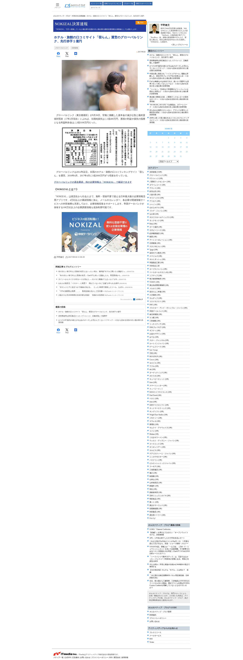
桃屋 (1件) (153, 237)
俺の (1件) (153, 473)
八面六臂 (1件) (154, 195)
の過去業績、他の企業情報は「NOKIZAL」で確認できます (93, 182)
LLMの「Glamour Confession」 (160, 529)
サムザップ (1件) (155, 298)
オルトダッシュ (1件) (157, 259)
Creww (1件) (153, 360)
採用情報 (125, 657)
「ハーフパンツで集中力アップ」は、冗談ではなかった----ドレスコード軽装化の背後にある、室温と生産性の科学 (169, 559)
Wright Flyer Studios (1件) (158, 415)
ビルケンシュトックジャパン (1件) (162, 463)
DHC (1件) (153, 305)
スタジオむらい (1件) (157, 246)
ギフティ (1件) (154, 331)
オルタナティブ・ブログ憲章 (160, 612)
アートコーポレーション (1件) (160, 240)
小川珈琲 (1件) (154, 295)
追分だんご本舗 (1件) (157, 292)
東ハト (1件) (154, 502)
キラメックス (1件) (156, 198)
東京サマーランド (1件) (158, 505)
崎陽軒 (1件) (154, 486)
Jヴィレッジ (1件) (156, 178)
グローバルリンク (61, 48)
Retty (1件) (153, 224)
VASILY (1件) (154, 282)
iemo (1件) (153, 402)
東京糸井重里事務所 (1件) (159, 285)
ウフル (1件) (154, 366)
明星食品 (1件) (154, 499)
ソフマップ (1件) (155, 276)
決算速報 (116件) (155, 172)
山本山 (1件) (154, 479)
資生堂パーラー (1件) (157, 515)
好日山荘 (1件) (154, 191)
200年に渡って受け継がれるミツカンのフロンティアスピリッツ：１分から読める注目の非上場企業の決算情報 (169, 120)
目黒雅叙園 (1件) (155, 509)
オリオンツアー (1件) (157, 447)
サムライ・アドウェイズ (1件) (160, 428)
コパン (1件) (154, 431)
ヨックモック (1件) (156, 221)
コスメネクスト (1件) (157, 301)
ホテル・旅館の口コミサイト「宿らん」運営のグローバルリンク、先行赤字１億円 (89, 312)
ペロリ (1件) (154, 399)
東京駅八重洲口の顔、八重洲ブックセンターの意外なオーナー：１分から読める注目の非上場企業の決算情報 (168, 99)
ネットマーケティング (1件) (159, 408)
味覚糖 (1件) (154, 476)
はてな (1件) (154, 337)
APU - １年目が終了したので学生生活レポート (167, 538)
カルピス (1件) (154, 450)
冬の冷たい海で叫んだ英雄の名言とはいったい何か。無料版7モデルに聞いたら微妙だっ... (96, 271)
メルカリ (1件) (154, 288)
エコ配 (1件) (154, 318)
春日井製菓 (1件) (155, 314)
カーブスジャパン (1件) (158, 269)
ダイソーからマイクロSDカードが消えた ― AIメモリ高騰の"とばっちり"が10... (92, 279)
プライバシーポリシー (157, 618)
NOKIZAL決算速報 (78, 16)
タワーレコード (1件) (157, 185)
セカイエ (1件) (154, 363)
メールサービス (155, 636)
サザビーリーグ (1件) (157, 230)
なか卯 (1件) (154, 214)
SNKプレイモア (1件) (157, 327)
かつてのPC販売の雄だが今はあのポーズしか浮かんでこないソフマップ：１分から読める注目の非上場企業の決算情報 (169, 68)
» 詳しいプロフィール (179, 45)
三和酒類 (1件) (154, 321)
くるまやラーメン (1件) (158, 437)
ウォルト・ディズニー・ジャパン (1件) (164, 441)
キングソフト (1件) (156, 411)
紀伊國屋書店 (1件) (156, 233)
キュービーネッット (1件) (159, 379)
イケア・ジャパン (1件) (158, 211)
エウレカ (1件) (154, 421)
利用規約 (152, 615)
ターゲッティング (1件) (158, 373)
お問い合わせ (154, 621)
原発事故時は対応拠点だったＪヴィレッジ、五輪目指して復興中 (82, 316)
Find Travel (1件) (155, 395)
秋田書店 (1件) (154, 512)
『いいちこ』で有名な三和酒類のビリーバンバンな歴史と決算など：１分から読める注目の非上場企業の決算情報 (168, 91)
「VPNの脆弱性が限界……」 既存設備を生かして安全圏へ (90, 291)
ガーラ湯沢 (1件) (155, 227)
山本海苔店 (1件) (155, 483)
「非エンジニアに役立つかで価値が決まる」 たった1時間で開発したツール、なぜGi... (95, 287)
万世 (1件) (153, 353)
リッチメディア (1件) (157, 324)
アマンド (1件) (154, 188)
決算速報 (75, 48)
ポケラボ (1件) (154, 376)
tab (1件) (152, 369)
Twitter (151, 642)
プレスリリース (155, 632)
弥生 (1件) (153, 489)
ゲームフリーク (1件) (157, 347)
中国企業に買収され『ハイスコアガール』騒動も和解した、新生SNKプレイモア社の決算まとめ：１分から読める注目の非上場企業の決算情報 (168, 76)
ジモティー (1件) (155, 418)
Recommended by (127, 299)
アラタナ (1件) (154, 201)
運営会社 (117, 657)
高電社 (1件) (154, 424)
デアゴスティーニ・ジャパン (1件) (162, 454)
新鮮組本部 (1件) (155, 492)
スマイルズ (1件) (155, 256)
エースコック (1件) (156, 444)
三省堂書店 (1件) (155, 470)
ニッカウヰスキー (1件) (158, 457)
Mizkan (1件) (154, 434)
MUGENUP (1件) (155, 356)
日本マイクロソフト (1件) (159, 405)
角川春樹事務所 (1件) (157, 279)
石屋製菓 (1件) (154, 243)
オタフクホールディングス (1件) (161, 217)
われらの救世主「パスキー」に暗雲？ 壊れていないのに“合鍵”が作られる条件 (92, 283)
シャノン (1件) (154, 204)
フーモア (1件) (154, 466)
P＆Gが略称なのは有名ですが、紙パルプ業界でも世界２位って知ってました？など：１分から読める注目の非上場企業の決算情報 (169, 83)
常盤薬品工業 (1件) (156, 263)
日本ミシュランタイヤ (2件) (159, 496)
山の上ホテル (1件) (156, 208)
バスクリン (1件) (155, 460)
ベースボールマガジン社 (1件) (160, 272)
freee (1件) (153, 382)
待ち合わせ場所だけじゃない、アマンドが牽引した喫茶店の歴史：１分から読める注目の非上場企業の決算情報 (168, 112)
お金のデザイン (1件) (157, 334)
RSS (141, 23)
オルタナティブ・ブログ (61, 16)
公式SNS (68, 657)
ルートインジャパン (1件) (159, 343)
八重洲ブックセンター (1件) (159, 182)
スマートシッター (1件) (158, 386)
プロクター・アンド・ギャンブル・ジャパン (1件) (168, 308)
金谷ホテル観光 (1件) (157, 253)
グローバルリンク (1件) (158, 175)
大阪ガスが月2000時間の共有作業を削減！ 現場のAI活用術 (90, 295)
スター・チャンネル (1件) (159, 340)
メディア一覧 (58, 657)
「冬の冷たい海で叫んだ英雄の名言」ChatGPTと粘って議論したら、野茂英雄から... (93, 275)
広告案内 (75, 657)
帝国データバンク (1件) (158, 311)
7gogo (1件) (153, 250)
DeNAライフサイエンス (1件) (160, 392)
